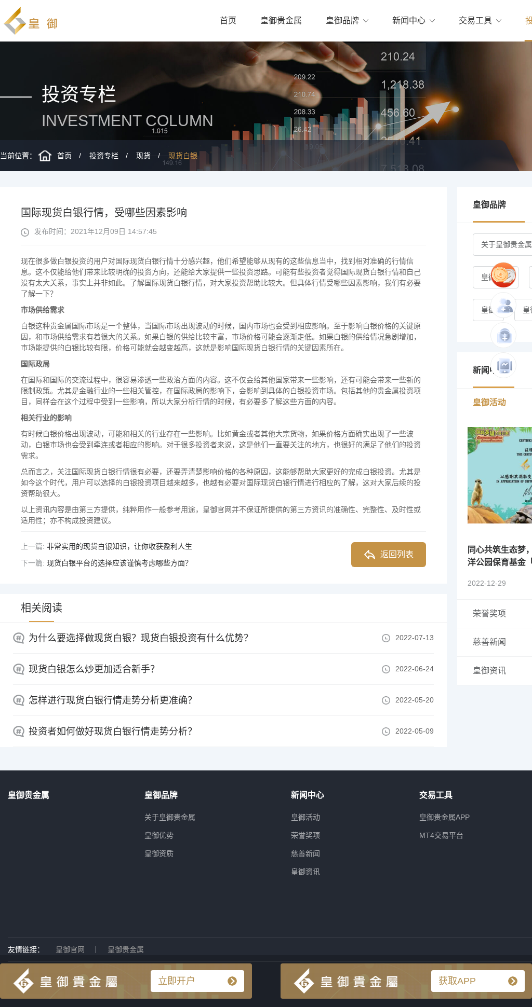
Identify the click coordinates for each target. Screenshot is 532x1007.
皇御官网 (70, 949)
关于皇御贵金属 (169, 817)
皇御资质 (159, 853)
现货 (143, 155)
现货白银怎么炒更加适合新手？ (94, 669)
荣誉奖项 (305, 835)
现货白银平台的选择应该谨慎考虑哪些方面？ (119, 563)
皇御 (488, 310)
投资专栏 (103, 155)
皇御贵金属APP (444, 817)
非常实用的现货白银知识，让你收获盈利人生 (119, 546)
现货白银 (182, 155)
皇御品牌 (342, 20)
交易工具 (475, 20)
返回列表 (397, 554)
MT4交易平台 (441, 835)
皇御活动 (305, 817)
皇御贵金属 (281, 20)
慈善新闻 (305, 853)
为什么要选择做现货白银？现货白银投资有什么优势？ (141, 638)
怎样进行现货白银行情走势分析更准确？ (113, 700)
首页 (228, 20)
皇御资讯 (305, 871)
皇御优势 (159, 835)
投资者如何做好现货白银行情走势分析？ (113, 731)
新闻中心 (408, 20)
